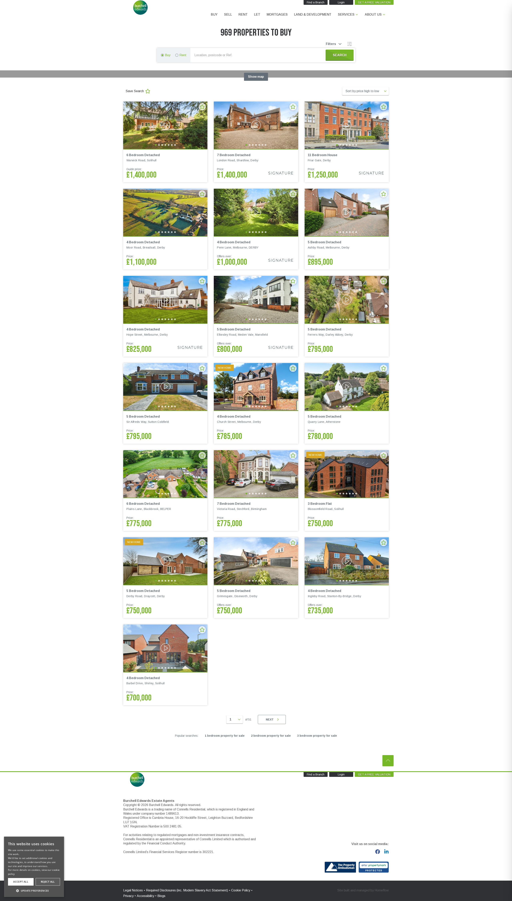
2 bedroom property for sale (271, 735)
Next (270, 719)
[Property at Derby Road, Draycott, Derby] (165, 561)
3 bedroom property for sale (317, 735)
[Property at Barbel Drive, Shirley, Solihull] (165, 648)
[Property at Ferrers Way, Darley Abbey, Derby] (346, 299)
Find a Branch (315, 2)
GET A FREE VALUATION (374, 2)
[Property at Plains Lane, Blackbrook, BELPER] (165, 474)
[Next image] (201, 125)
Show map (256, 76)
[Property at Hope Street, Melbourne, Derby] (165, 299)
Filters (331, 44)
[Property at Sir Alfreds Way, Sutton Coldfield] (165, 386)
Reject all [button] (48, 881)
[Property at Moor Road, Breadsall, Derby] (165, 212)
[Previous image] (128, 125)
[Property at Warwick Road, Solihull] (165, 125)
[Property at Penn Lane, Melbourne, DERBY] (255, 212)
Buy (167, 55)
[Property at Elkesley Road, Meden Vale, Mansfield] (255, 299)
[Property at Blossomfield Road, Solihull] (346, 474)
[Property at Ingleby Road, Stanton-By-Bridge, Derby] (346, 561)
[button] (34, 890)
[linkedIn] (386, 851)
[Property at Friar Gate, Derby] (346, 125)
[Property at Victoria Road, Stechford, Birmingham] (255, 474)
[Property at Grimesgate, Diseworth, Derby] (255, 561)
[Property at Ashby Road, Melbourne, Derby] (346, 212)
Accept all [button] (20, 881)
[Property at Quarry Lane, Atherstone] (346, 386)
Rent (182, 55)
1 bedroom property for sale (225, 735)
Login (341, 2)
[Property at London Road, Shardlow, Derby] (255, 125)
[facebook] (377, 851)
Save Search (135, 91)
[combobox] (258, 55)
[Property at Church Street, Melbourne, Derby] (255, 386)
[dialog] (34, 867)
